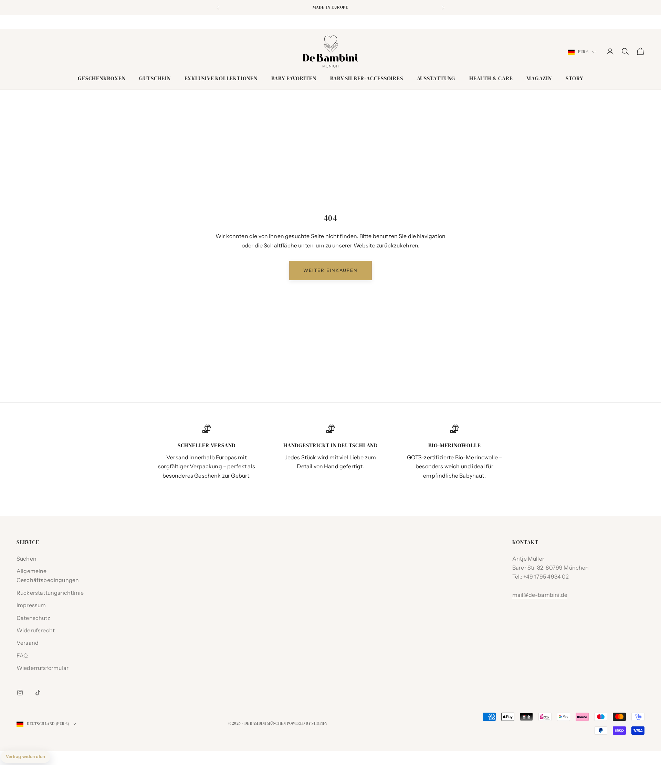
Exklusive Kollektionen (221, 78)
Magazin (539, 78)
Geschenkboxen (101, 78)
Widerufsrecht (36, 630)
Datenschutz (33, 617)
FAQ (22, 655)
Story (574, 78)
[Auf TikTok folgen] (37, 692)
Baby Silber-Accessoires (366, 78)
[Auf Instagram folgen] (20, 692)
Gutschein (154, 78)
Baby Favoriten (293, 78)
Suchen (26, 558)
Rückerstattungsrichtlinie (50, 592)
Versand (28, 642)
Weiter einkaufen (330, 270)
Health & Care (491, 78)
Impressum (31, 605)
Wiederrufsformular (43, 667)
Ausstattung (436, 78)
